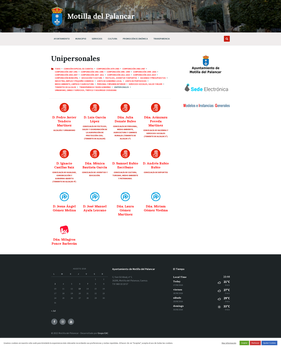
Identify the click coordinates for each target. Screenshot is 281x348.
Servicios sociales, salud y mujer (145, 84)
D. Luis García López (95, 119)
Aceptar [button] (244, 343)
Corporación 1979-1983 (107, 68)
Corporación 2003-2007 (66, 75)
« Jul (53, 310)
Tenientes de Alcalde (65, 87)
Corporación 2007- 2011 (92, 75)
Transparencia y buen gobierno (95, 87)
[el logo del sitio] (57, 25)
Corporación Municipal (66, 78)
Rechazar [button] (255, 343)
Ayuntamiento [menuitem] (62, 38)
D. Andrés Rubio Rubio (156, 165)
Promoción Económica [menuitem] (135, 38)
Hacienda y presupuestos (153, 78)
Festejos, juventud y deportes (121, 78)
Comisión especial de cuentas (78, 68)
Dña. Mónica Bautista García (94, 165)
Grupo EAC (103, 333)
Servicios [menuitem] (97, 38)
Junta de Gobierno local (109, 81)
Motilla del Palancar (101, 16)
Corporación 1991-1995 (92, 71)
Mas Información (229, 343)
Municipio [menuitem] (80, 38)
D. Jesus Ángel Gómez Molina (64, 208)
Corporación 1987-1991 (66, 71)
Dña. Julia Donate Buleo (125, 119)
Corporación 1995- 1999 (118, 71)
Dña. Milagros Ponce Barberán (64, 241)
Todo (57, 68)
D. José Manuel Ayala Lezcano (95, 208)
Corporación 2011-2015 (118, 75)
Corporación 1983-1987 (133, 68)
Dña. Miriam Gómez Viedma (156, 208)
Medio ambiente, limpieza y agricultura (74, 84)
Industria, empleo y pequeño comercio (74, 81)
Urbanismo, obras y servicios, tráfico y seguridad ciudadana (85, 90)
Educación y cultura (92, 78)
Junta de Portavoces (136, 81)
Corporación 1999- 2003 (144, 71)
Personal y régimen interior (111, 84)
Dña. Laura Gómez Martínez (125, 210)
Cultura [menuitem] (112, 38)
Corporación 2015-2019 (144, 75)
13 (80, 288)
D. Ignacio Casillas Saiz (64, 165)
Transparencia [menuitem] (161, 38)
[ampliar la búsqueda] (227, 39)
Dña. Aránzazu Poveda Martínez (155, 121)
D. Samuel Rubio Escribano (125, 165)
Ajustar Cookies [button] (269, 343)
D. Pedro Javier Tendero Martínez (64, 121)
